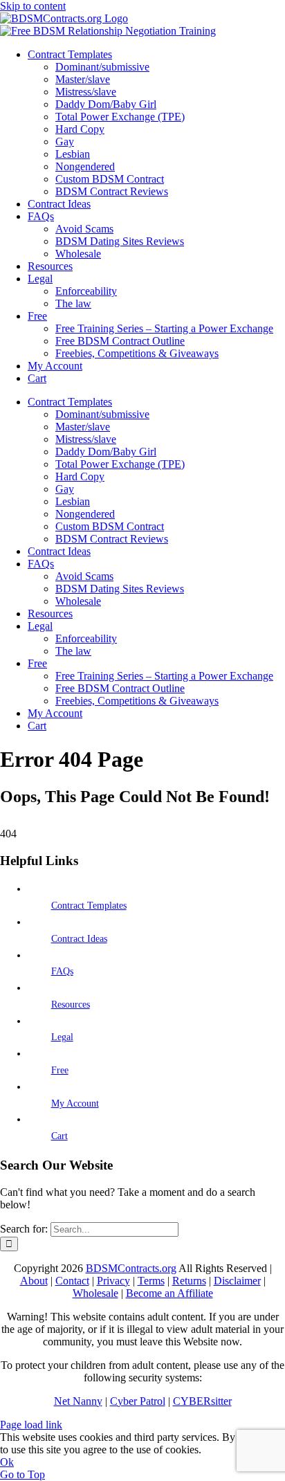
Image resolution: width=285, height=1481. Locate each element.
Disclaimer (237, 1281)
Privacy (113, 1281)
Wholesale (95, 1293)
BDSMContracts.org (131, 1268)
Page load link (31, 1424)
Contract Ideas (79, 939)
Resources (70, 1004)
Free (59, 1070)
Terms (151, 1281)
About (34, 1281)
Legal (62, 1037)
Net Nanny (78, 1401)
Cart (59, 1136)
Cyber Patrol (137, 1401)
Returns (189, 1281)
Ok (7, 1462)
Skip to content (33, 6)
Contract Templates (89, 905)
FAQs (62, 971)
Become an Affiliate (169, 1293)
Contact (72, 1281)
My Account (75, 1103)
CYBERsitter (202, 1401)
